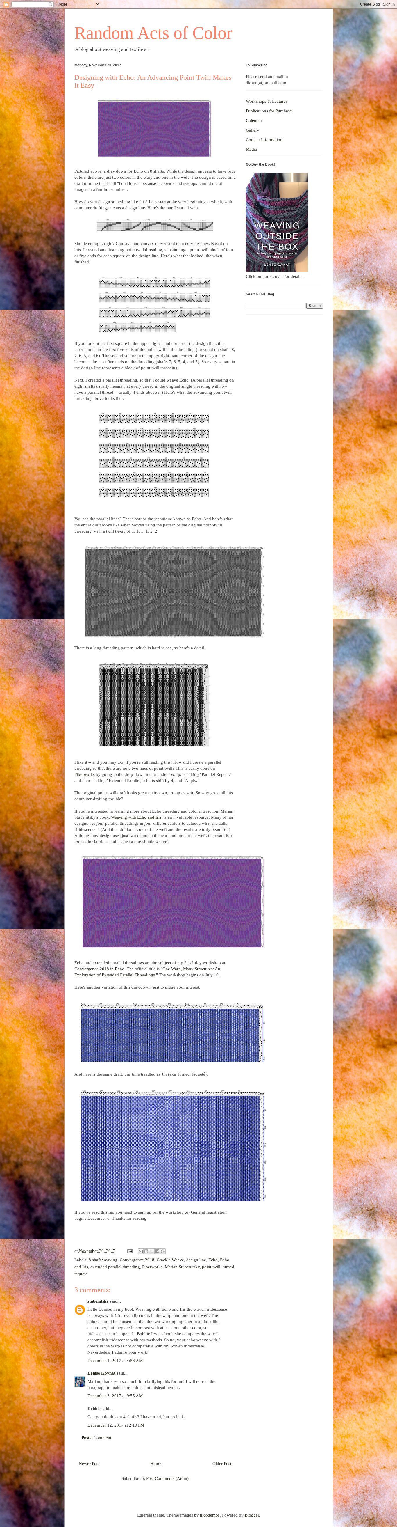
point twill (211, 1266)
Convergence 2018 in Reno (99, 968)
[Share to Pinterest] (163, 1251)
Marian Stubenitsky (182, 1266)
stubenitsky (98, 1301)
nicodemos (210, 1515)
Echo (213, 1260)
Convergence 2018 (137, 1260)
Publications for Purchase (269, 111)
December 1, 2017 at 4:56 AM (115, 1360)
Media (251, 149)
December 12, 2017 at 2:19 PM (115, 1425)
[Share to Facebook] (157, 1251)
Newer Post (89, 1463)
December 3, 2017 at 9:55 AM (115, 1395)
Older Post (221, 1463)
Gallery (252, 130)
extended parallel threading (115, 1266)
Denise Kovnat (101, 1373)
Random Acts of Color (153, 32)
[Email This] (141, 1251)
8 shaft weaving (103, 1260)
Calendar (254, 120)
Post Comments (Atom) (167, 1478)
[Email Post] (129, 1250)
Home (155, 1463)
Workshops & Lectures (266, 101)
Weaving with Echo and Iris (136, 817)
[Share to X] (152, 1251)
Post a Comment (96, 1437)
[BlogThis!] (146, 1251)
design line (196, 1260)
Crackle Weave (170, 1260)
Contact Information (264, 139)
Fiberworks (84, 774)
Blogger (252, 1515)
